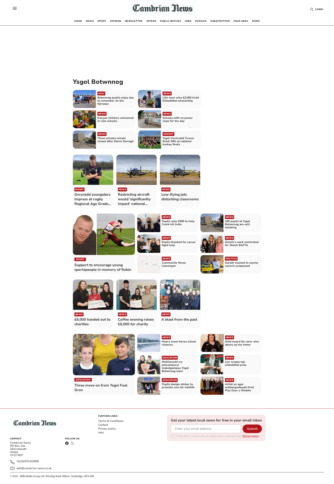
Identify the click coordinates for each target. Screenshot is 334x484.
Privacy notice (251, 436)
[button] (14, 8)
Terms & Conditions (111, 421)
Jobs (101, 432)
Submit (252, 429)
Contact (103, 425)
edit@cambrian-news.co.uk (34, 468)
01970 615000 (30, 461)
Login (319, 9)
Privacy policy (107, 429)
